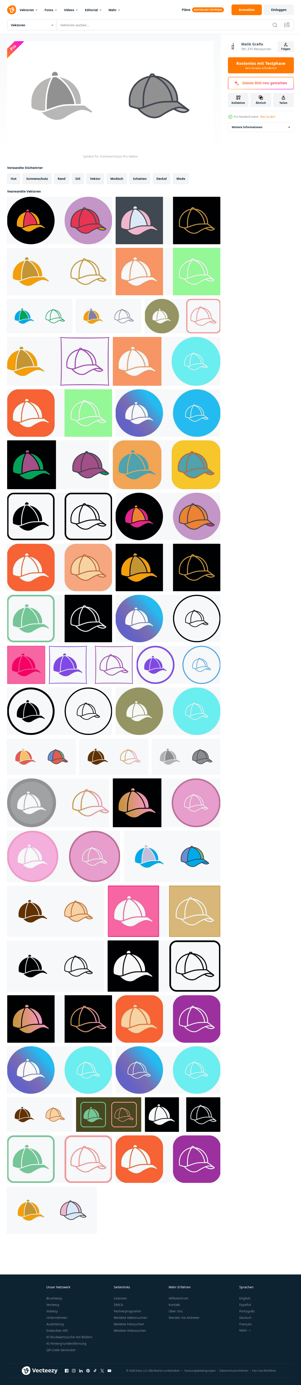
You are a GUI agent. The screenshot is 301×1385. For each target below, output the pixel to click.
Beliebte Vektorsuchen (130, 1317)
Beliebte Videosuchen (130, 1330)
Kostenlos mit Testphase (260, 65)
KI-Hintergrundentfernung (66, 1343)
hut (13, 178)
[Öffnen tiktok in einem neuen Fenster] (95, 1370)
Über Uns (176, 1311)
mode (180, 178)
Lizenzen (120, 1298)
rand (62, 178)
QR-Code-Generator (61, 1350)
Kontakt (174, 1305)
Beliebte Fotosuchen (129, 1324)
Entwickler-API (57, 1330)
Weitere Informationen (247, 127)
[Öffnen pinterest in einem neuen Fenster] (88, 1370)
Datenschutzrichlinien (233, 1371)
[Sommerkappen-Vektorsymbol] (59, 271)
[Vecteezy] (11, 9)
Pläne (186, 10)
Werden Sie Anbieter (184, 1317)
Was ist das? (267, 117)
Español (245, 1305)
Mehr (113, 10)
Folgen (285, 49)
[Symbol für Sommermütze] (39, 316)
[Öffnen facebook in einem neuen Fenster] (66, 1370)
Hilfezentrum (178, 1298)
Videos (69, 10)
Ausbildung (55, 1324)
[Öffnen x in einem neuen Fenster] (102, 1370)
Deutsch (245, 1317)
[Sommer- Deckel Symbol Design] (59, 220)
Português (247, 1311)
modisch (116, 178)
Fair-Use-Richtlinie (264, 1371)
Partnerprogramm (127, 1311)
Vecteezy (52, 1305)
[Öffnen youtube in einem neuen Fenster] (109, 1370)
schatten (140, 178)
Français (245, 1324)
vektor (95, 178)
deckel (161, 178)
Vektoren (27, 10)
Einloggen (279, 10)
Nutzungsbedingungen (200, 1371)
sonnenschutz (37, 178)
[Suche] (275, 25)
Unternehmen (56, 1317)
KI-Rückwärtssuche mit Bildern (69, 1337)
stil (77, 178)
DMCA (118, 1305)
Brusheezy (54, 1298)
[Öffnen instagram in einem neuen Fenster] (74, 1370)
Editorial (91, 10)
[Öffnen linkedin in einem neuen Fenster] (81, 1370)
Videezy (52, 1311)
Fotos (49, 10)
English (244, 1298)
